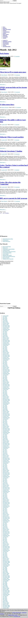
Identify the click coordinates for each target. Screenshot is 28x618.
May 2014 (5, 496)
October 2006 (6, 607)
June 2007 (5, 598)
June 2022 (5, 377)
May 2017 (5, 452)
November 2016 (6, 459)
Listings (4, 33)
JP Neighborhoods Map (8, 238)
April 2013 (5, 512)
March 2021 (5, 395)
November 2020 (6, 400)
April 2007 (5, 600)
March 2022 (5, 380)
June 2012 (5, 524)
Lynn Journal (5, 254)
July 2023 (5, 361)
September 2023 (6, 358)
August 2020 (5, 404)
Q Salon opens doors (7, 104)
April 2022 (5, 379)
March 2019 (5, 425)
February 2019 (6, 426)
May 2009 (5, 569)
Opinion (4, 30)
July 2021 (5, 390)
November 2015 (6, 474)
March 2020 (5, 410)
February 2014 (6, 499)
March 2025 (5, 336)
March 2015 (5, 483)
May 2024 (5, 348)
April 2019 (5, 423)
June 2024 (5, 347)
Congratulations (6, 31)
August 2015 (5, 477)
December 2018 (6, 428)
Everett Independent (7, 252)
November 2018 (6, 429)
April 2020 (5, 409)
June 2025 (5, 333)
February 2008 (6, 588)
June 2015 (5, 480)
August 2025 (5, 330)
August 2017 (5, 448)
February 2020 (6, 411)
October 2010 (6, 548)
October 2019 (6, 416)
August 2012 (5, 521)
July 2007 (5, 596)
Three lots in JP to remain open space (13, 72)
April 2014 (5, 497)
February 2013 (6, 514)
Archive (4, 38)
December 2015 (6, 472)
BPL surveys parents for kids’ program (13, 198)
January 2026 (5, 324)
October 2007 (6, 593)
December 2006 (6, 605)
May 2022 (5, 378)
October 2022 (6, 372)
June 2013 (5, 509)
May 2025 (5, 334)
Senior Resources (6, 241)
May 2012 (5, 525)
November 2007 (6, 591)
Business (5, 28)
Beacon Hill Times (7, 246)
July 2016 (5, 464)
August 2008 (5, 580)
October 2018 (6, 431)
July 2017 (5, 449)
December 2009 (6, 561)
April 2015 (5, 482)
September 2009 (6, 564)
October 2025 (6, 328)
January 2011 (5, 545)
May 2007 (5, 599)
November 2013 (6, 503)
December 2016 (6, 458)
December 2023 (6, 355)
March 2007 (5, 601)
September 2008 (6, 579)
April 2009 (5, 571)
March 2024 (5, 351)
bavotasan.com (17, 616)
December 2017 (6, 443)
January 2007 (5, 604)
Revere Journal (6, 257)
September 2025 (6, 329)
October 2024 (6, 342)
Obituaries (5, 35)
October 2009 (6, 563)
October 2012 (6, 519)
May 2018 (5, 437)
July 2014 (5, 493)
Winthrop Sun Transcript (8, 258)
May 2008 (5, 584)
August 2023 (5, 360)
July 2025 (5, 331)
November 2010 (6, 547)
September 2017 (6, 447)
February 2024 (6, 352)
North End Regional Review (9, 256)
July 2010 (5, 552)
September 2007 (6, 594)
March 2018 (5, 439)
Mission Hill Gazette (7, 255)
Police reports (6, 34)
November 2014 (6, 488)
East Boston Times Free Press (9, 251)
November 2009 (6, 562)
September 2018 (6, 432)
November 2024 (6, 341)
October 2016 (6, 460)
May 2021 (5, 393)
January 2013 (5, 515)
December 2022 (6, 369)
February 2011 (6, 544)
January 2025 (5, 339)
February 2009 (6, 573)
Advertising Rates (6, 46)
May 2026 (5, 319)
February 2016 (6, 470)
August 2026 (5, 315)
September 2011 (6, 535)
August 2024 (5, 345)
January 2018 (5, 442)
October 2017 (6, 445)
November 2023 (6, 356)
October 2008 (6, 578)
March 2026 (5, 321)
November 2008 (6, 577)
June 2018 (5, 436)
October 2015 (6, 475)
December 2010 (6, 546)
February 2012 (6, 529)
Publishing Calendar (7, 41)
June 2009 (5, 568)
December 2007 (6, 590)
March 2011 (5, 542)
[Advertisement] (14, 15)
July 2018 (5, 434)
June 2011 (5, 539)
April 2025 (5, 335)
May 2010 (5, 555)
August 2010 (5, 551)
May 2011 (5, 540)
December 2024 (6, 340)
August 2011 (5, 536)
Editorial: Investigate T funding (11, 151)
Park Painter (4, 53)
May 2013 (5, 510)
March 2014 (5, 498)
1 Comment (16, 124)
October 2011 (6, 534)
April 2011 (5, 541)
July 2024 (5, 346)
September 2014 (6, 491)
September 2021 (6, 388)
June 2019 (5, 421)
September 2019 (6, 417)
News (4, 27)
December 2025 (6, 325)
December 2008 (6, 575)
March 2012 (5, 528)
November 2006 (6, 606)
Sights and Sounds (7, 29)
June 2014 (5, 495)
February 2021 (6, 396)
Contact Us (5, 40)
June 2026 (5, 318)
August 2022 (5, 374)
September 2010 (6, 550)
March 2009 (5, 572)
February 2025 (6, 337)
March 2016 (5, 469)
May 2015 (5, 481)
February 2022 (6, 382)
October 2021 (6, 387)
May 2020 (5, 407)
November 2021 (6, 385)
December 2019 (6, 414)
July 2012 (5, 523)
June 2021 (5, 391)
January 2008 (5, 589)
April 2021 (5, 394)
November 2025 (6, 326)
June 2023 (5, 362)
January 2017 (5, 456)
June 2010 (5, 553)
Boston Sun (5, 247)
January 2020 (5, 412)
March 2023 (5, 366)
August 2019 (5, 418)
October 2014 (6, 490)
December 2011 (6, 531)
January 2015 (5, 486)
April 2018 (5, 438)
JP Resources (5, 240)
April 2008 (5, 585)
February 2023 (6, 367)
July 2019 (5, 420)
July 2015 (5, 479)
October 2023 (6, 357)
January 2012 (5, 530)
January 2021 (5, 398)
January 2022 (5, 383)
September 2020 (6, 402)
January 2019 (5, 427)
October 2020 (6, 401)
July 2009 (5, 567)
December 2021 (6, 384)
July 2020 (5, 405)
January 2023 (5, 368)
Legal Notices (6, 44)
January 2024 (5, 353)
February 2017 (6, 455)
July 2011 (5, 537)
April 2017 (5, 453)
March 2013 (5, 513)
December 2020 (6, 399)
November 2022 (6, 371)
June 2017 (5, 450)
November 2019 (6, 415)
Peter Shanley (4, 75)
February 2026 (6, 323)
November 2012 (6, 518)
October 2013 (6, 504)
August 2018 (5, 433)
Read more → (3, 69)
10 (7, 213)
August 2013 (5, 507)
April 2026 (5, 320)
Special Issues (6, 42)
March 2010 (5, 557)
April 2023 (5, 364)
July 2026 (5, 317)
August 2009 (5, 566)
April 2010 (5, 556)
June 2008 (5, 583)
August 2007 (5, 595)
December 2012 (6, 517)
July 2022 (5, 375)
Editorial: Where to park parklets (12, 137)
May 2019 (5, 422)
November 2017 (6, 444)
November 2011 (6, 533)
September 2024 (6, 344)
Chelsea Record (6, 250)
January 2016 (5, 471)
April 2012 (5, 526)
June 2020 (5, 406)
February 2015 (6, 485)
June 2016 (5, 465)
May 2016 (5, 466)
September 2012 (6, 520)
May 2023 (5, 363)
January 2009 (5, 574)
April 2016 (5, 468)
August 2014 (5, 492)
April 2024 (5, 350)
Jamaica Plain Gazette (4, 2)
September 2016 (6, 461)
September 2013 (6, 506)
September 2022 (6, 373)
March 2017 (5, 454)
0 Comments (17, 56)
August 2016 (5, 463)
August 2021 (5, 389)
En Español (5, 36)
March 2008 (5, 587)
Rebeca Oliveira (4, 107)
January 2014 (5, 501)
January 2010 (5, 560)
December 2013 (6, 502)
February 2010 (6, 558)
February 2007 (6, 602)
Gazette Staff (4, 56)
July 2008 (5, 582)
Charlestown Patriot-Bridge (8, 249)
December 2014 (6, 487)
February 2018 (6, 441)
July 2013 (5, 508)
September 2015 (6, 476)
